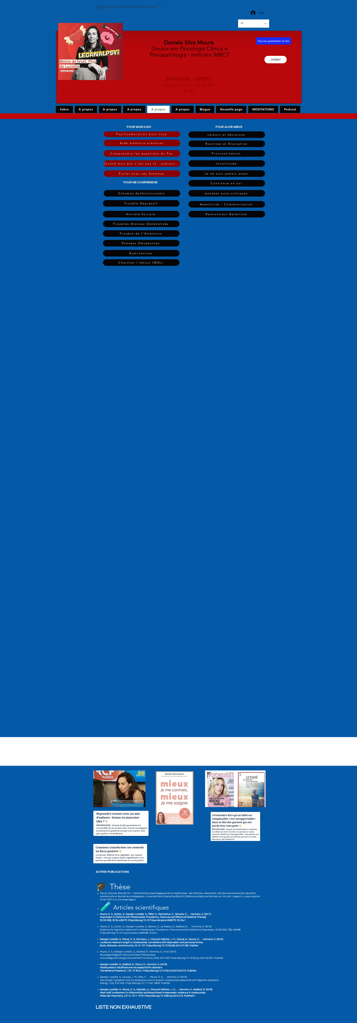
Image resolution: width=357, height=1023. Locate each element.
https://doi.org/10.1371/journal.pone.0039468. (124, 933)
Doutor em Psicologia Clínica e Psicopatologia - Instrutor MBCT (189, 48)
